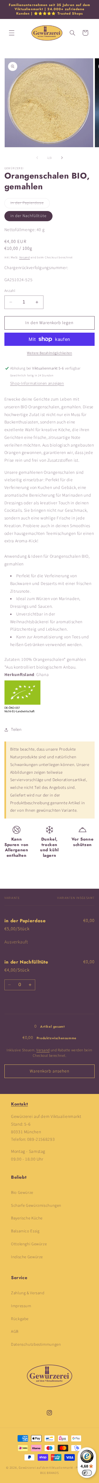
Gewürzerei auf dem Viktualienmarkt (46, 1467)
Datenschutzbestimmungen (36, 1344)
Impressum (21, 1306)
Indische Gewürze (27, 1257)
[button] (11, 32)
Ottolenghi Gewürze (29, 1244)
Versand (24, 257)
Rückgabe (20, 1319)
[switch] (87, 1473)
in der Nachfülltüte (28, 216)
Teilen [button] (16, 729)
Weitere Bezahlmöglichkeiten (49, 353)
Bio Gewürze (22, 1192)
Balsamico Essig (25, 1231)
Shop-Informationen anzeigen (37, 383)
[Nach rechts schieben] (62, 158)
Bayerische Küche (27, 1218)
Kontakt (19, 1104)
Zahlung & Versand (28, 1293)
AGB (14, 1331)
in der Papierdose (30, 204)
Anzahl (9, 290)
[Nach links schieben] (37, 158)
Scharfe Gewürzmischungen (36, 1205)
